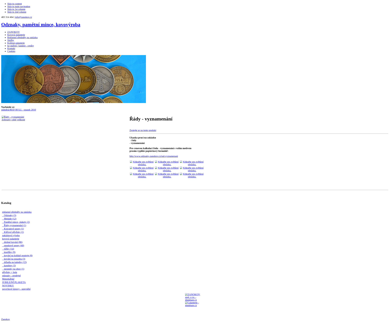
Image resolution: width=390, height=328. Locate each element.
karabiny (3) (10, 265)
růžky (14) (9, 249)
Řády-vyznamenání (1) (15, 225)
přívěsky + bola (10, 272)
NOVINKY (9, 285)
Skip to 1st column (16, 9)
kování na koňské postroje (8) (18, 255)
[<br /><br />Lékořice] (167, 164)
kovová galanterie (11, 238)
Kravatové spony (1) (14, 228)
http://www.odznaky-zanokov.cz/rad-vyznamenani (153, 156)
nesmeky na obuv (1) (14, 269)
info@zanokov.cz (23, 17)
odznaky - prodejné (12, 275)
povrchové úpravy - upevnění (17, 289)
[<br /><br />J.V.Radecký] (142, 176)
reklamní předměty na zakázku (18, 212)
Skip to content (14, 3)
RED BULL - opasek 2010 (23, 109)
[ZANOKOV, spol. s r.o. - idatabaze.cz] (195, 303)
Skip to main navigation (18, 6)
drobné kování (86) (13, 242)
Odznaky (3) (10, 215)
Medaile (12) (10, 218)
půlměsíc (5, 109)
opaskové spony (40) (14, 245)
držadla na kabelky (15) (15, 262)
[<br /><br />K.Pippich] (192, 170)
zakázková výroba (12, 235)
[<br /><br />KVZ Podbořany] (142, 164)
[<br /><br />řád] (167, 176)
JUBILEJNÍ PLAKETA (15, 282)
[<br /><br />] (192, 164)
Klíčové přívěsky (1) (14, 232)
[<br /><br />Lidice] (142, 170)
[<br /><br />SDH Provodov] (192, 176)
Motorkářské (9, 279)
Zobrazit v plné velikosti (13, 119)
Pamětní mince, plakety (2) (17, 222)
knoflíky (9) (9, 252)
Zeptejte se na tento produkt (142, 130)
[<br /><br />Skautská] (167, 170)
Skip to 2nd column (16, 12)
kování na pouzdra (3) (14, 259)
